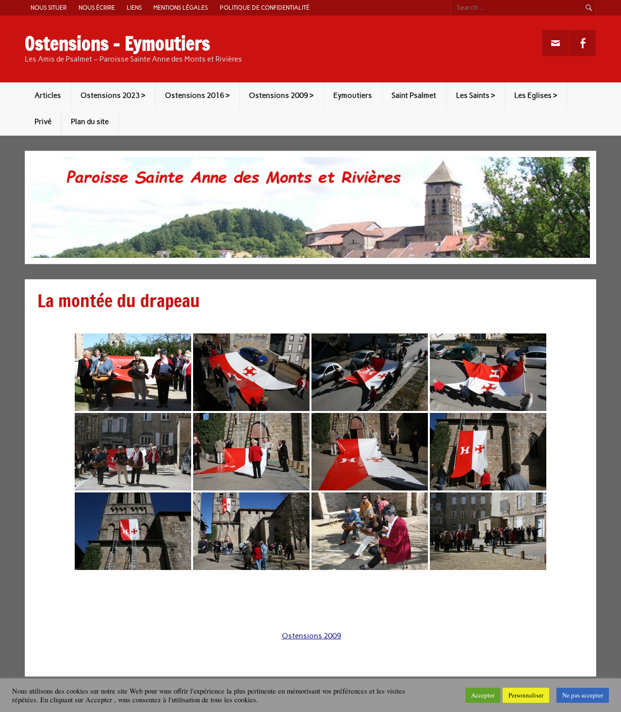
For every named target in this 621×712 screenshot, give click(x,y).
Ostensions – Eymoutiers (117, 44)
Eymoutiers (352, 95)
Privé (42, 121)
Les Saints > (475, 95)
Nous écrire (97, 7)
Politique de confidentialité (265, 7)
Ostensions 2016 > (197, 95)
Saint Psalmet (414, 95)
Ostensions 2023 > (113, 95)
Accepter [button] (482, 695)
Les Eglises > (535, 95)
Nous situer (48, 7)
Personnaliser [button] (525, 695)
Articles (47, 95)
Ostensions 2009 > (281, 95)
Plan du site (90, 121)
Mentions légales (180, 7)
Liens (134, 7)
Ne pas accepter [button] (582, 695)
